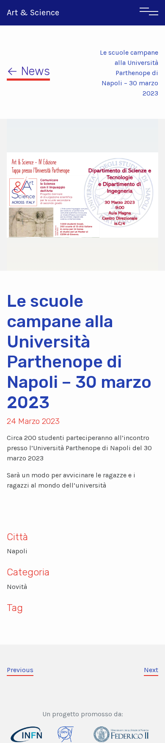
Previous (20, 670)
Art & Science (33, 12)
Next (151, 670)
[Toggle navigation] (149, 12)
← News (28, 71)
